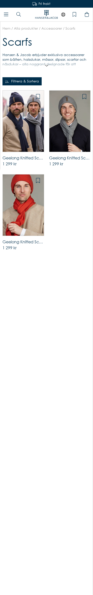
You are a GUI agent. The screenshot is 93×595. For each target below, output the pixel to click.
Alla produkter (26, 28)
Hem (6, 28)
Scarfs (70, 28)
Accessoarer (51, 28)
